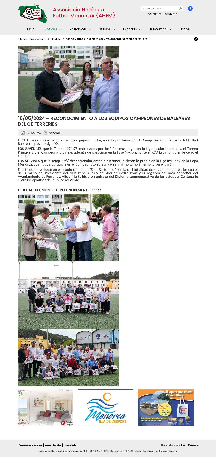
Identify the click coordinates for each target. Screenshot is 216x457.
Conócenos (154, 14)
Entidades (130, 29)
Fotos (185, 29)
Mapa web (70, 445)
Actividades (78, 29)
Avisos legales (53, 445)
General (54, 133)
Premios (105, 29)
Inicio (31, 29)
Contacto (171, 14)
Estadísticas (159, 29)
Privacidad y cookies (30, 445)
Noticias (51, 29)
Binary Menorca (189, 445)
